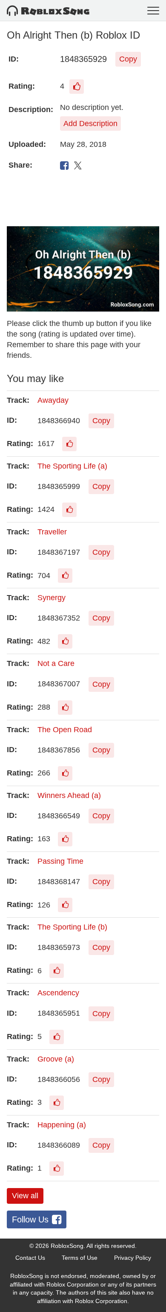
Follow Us (30, 1219)
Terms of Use (79, 1257)
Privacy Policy (132, 1257)
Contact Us (30, 1257)
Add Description (90, 123)
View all (25, 1195)
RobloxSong (67, 1245)
